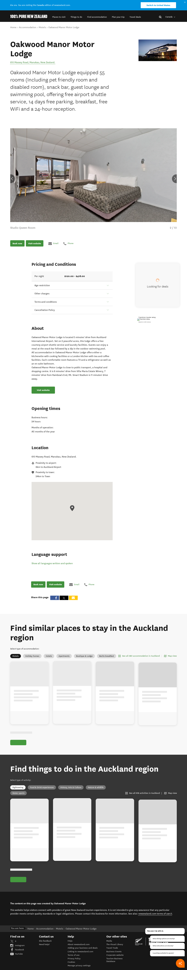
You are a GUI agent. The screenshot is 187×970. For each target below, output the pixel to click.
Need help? (44, 944)
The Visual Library (114, 944)
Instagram (19, 945)
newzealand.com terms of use (155, 913)
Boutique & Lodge (84, 656)
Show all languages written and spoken (52, 563)
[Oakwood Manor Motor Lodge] (157, 50)
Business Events (114, 951)
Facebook (19, 949)
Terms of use (73, 955)
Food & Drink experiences (42, 787)
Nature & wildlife (96, 787)
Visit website (34, 243)
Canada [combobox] (169, 17)
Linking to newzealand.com (80, 951)
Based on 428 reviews (144, 322)
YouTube (18, 954)
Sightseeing (17, 787)
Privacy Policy (74, 958)
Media (109, 941)
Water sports (18, 793)
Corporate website (115, 955)
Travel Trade (112, 948)
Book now (17, 243)
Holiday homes (32, 656)
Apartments (64, 656)
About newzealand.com (79, 944)
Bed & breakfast (106, 656)
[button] (58, 17)
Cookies (71, 962)
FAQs (70, 941)
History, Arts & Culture (70, 787)
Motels (15, 656)
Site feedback (45, 941)
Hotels (49, 656)
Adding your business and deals (83, 948)
